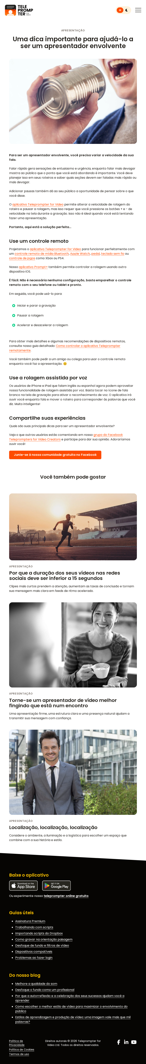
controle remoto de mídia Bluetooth (42, 253)
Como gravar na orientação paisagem (43, 939)
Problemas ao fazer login (33, 957)
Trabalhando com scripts (34, 927)
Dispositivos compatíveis (33, 951)
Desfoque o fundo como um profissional (44, 990)
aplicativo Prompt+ (33, 267)
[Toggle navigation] (138, 10)
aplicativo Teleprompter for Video (37, 204)
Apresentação (73, 30)
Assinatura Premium (30, 921)
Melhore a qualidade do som (36, 984)
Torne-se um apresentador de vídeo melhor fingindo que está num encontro (63, 703)
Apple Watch (80, 253)
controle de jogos (22, 258)
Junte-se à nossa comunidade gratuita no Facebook (55, 455)
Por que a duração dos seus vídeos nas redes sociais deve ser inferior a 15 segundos (64, 575)
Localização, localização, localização (53, 827)
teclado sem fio (112, 253)
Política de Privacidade (17, 1043)
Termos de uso (19, 1054)
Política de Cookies (21, 1049)
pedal (95, 253)
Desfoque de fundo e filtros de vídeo (42, 945)
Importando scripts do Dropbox (39, 933)
